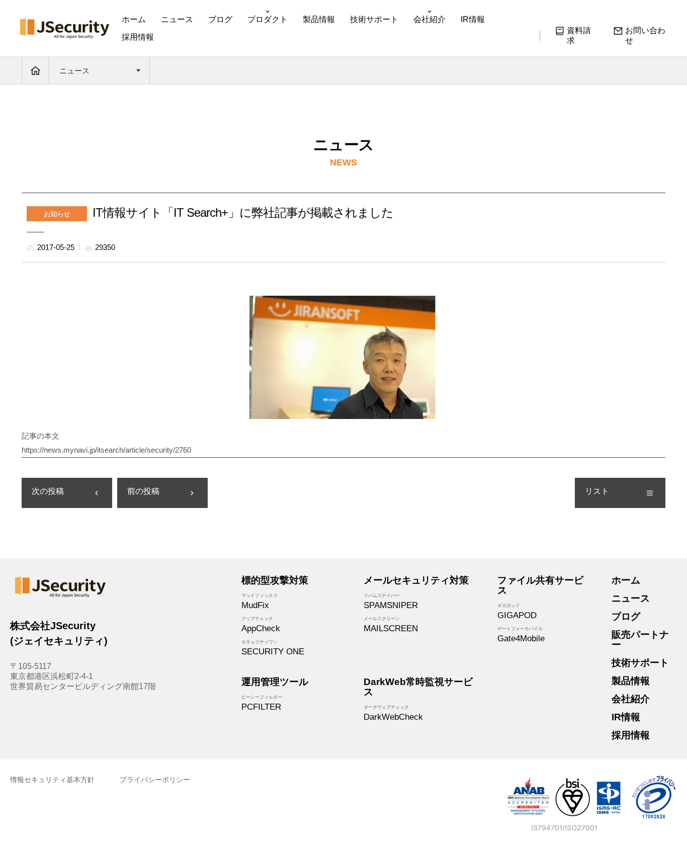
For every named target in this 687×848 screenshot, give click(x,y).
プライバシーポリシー (155, 780)
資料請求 (579, 35)
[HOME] (35, 70)
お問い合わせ (645, 35)
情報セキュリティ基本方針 (52, 780)
